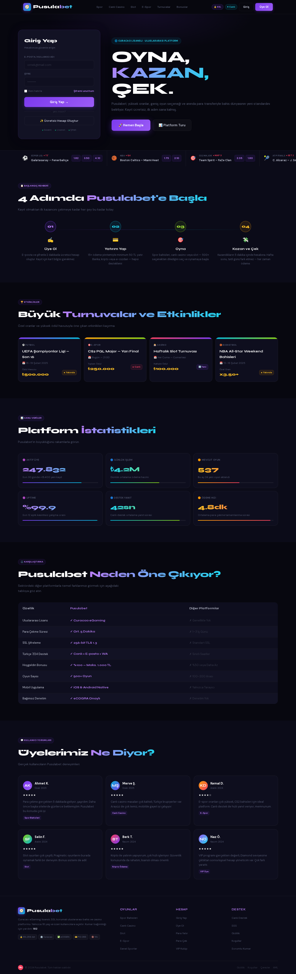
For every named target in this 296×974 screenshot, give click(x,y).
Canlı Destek (239, 918)
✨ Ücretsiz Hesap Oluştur (59, 121)
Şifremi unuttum (84, 91)
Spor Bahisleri (129, 918)
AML (275, 967)
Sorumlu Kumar (241, 948)
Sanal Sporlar (128, 948)
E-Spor (146, 7)
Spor (99, 7)
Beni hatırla (35, 91)
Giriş (246, 7)
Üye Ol (264, 7)
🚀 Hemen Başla (131, 125)
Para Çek (181, 941)
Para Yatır (182, 933)
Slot (133, 7)
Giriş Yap (181, 918)
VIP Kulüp (181, 948)
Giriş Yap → (59, 102)
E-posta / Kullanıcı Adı (39, 56)
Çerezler (265, 967)
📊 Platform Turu (172, 125)
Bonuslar (182, 7)
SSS (234, 925)
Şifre (27, 73)
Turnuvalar (164, 7)
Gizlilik (236, 933)
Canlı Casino (117, 7)
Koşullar (237, 941)
